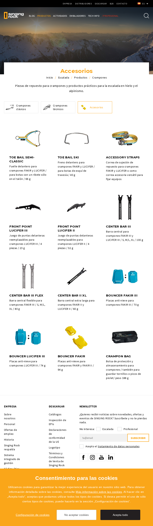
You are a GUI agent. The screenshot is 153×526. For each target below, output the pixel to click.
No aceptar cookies (76, 514)
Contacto (121, 3)
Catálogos (55, 414)
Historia (9, 439)
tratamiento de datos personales (118, 446)
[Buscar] (146, 15)
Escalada (63, 77)
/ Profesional (110, 15)
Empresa (67, 3)
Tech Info (94, 15)
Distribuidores (83, 3)
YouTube (101, 457)
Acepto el (112, 446)
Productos (44, 15)
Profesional (131, 429)
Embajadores (77, 15)
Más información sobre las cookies (99, 491)
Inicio (49, 77)
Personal (9, 424)
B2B (111, 3)
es (143, 3)
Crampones (99, 77)
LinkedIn (111, 457)
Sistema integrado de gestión (12, 459)
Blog (32, 15)
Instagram (92, 457)
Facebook (83, 457)
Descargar (101, 3)
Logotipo (54, 447)
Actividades (60, 15)
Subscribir (138, 438)
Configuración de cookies (33, 514)
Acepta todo (120, 514)
